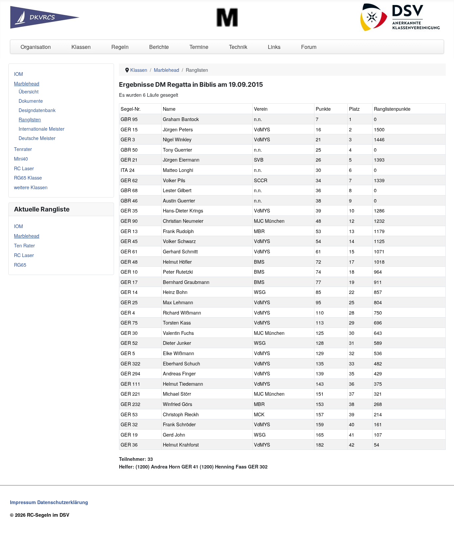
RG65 (20, 264)
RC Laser (24, 168)
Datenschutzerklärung (62, 502)
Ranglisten (30, 119)
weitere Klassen (31, 187)
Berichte (159, 47)
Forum (308, 47)
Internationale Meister (41, 128)
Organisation (36, 47)
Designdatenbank (37, 110)
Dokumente (31, 100)
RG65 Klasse (28, 177)
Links (274, 47)
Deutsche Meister (37, 138)
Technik (238, 47)
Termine (198, 47)
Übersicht (29, 91)
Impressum (23, 502)
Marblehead (26, 83)
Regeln (120, 47)
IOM (18, 73)
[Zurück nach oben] (443, 525)
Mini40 (21, 158)
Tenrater (23, 148)
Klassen (81, 47)
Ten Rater (24, 245)
